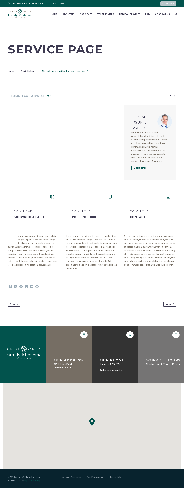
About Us (68, 14)
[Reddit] (37, 286)
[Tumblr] (26, 286)
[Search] (176, 14)
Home (54, 14)
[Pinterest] (21, 286)
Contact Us (162, 14)
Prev (15, 304)
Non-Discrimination (95, 477)
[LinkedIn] (31, 286)
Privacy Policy (116, 477)
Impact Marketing (32, 480)
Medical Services (129, 14)
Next (168, 304)
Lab (147, 14)
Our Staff (85, 14)
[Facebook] (10, 286)
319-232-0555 (58, 3)
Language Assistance (71, 477)
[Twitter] (15, 286)
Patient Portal (168, 3)
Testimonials (105, 14)
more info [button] (140, 168)
